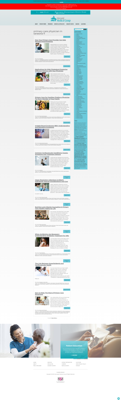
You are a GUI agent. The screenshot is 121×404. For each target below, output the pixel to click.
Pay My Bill (84, 12)
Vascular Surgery (79, 116)
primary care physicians (77, 162)
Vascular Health (79, 115)
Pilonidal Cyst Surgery (80, 98)
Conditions (78, 54)
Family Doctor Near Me (82, 130)
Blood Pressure (79, 41)
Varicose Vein (78, 114)
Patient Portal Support (61, 13)
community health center (81, 53)
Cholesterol (41, 58)
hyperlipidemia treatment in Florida (54, 59)
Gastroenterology (79, 65)
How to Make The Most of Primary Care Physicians (49, 293)
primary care (40, 254)
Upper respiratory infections (81, 111)
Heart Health (45, 282)
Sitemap (78, 365)
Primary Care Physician (43, 116)
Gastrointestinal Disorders (43, 143)
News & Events (65, 365)
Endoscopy (78, 61)
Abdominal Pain (79, 33)
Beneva (64, 8)
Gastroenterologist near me (44, 144)
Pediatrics (78, 92)
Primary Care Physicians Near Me (48, 61)
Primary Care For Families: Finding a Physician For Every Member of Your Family (52, 98)
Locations (83, 24)
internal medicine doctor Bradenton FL (55, 253)
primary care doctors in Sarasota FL (79, 149)
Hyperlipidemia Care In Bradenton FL (60, 87)
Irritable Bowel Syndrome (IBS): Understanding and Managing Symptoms (52, 126)
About (36, 24)
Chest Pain (78, 48)
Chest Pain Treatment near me (78, 128)
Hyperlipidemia (41, 86)
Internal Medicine (42, 252)
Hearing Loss (78, 71)
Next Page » (54, 318)
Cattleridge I (65, 5)
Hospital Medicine (79, 75)
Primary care (78, 99)
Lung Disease (78, 86)
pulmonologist (77, 168)
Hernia (77, 74)
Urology (77, 112)
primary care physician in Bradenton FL (53, 88)
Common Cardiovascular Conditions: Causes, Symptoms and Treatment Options (51, 153)
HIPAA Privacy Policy (81, 364)
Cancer (77, 45)
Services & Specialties (59, 24)
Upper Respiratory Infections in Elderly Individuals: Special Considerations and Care (51, 180)
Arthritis (77, 39)
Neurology (78, 90)
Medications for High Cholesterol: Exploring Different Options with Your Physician (51, 70)
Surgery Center (70, 24)
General (77, 67)
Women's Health (79, 117)
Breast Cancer (79, 42)
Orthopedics (78, 91)
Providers (50, 24)
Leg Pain (78, 84)
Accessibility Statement (60, 372)
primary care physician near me (40, 199)
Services (50, 362)
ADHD (77, 34)
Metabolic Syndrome (80, 88)
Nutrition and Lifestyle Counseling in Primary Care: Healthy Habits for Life (52, 208)
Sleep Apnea (78, 106)
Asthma (77, 40)
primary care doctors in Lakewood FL (56, 311)
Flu (77, 64)
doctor (75, 129)
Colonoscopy (78, 50)
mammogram (78, 87)
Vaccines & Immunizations (81, 113)
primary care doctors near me (55, 254)
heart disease (49, 171)
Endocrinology (79, 59)
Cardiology (41, 170)
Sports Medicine (79, 107)
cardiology (48, 283)
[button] (118, 398)
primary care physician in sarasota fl (62, 198)
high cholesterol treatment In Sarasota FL (47, 87)
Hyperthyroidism (79, 78)
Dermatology (78, 56)
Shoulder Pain (79, 105)
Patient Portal (79, 12)
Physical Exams (79, 96)
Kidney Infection (79, 83)
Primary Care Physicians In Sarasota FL (45, 172)
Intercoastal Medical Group (43, 60)
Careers (77, 24)
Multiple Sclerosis (79, 89)
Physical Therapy (79, 97)
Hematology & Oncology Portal (70, 12)
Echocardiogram (79, 58)
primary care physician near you (46, 313)
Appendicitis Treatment (80, 38)
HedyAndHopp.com (62, 382)
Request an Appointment (60, 12)
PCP (76, 143)
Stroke (77, 108)
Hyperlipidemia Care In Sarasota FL (41, 88)
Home (34, 362)
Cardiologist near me (43, 171)
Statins (40, 89)
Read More (67, 56)
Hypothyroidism (79, 79)
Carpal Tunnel (79, 47)
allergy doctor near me (81, 123)
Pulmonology (79, 103)
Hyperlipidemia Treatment (44, 59)
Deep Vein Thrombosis (80, 55)
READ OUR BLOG (47, 354)
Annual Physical (79, 37)
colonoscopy (84, 128)
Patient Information (67, 362)
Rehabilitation (79, 104)
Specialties (50, 364)
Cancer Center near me (83, 126)
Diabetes (78, 57)
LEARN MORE (61, 2)
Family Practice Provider (43, 197)
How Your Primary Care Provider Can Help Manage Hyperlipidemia (50, 40)
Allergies (75, 122)
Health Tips (78, 70)
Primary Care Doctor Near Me (60, 60)
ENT (77, 62)
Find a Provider (37, 365)
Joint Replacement (80, 82)
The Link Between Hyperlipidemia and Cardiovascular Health (49, 264)
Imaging (77, 80)
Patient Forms (43, 24)
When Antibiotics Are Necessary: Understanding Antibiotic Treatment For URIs (52, 235)
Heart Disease (78, 72)
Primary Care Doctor (51, 60)
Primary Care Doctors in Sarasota (81, 148)
